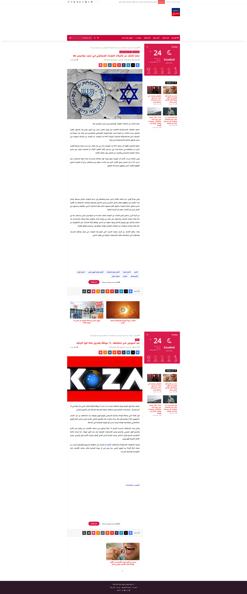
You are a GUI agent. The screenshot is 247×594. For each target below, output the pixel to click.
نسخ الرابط (94, 282)
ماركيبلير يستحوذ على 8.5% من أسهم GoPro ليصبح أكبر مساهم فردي (154, 99)
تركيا (124, 276)
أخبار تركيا (166, 38)
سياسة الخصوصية (126, 587)
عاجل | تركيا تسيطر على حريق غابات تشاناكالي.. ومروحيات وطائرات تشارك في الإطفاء (154, 121)
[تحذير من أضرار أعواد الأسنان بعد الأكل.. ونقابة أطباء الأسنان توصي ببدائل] (170, 90)
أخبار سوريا (156, 38)
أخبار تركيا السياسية (125, 52)
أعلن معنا (112, 587)
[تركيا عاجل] (176, 12)
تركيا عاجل (115, 276)
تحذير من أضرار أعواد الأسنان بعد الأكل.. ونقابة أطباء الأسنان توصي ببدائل (171, 99)
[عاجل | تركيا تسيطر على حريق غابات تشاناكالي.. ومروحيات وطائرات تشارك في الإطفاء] (154, 111)
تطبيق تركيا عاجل (127, 38)
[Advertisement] (104, 19)
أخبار (135, 272)
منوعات (139, 38)
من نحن (118, 587)
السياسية (134, 276)
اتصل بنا (135, 587)
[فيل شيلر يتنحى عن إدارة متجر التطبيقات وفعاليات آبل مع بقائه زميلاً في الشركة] (170, 111)
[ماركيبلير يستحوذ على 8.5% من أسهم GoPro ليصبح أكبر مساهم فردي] (154, 90)
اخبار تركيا (80, 272)
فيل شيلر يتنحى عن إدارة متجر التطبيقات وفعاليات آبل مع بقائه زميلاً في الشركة (170, 120)
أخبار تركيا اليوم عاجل (95, 272)
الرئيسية (174, 38)
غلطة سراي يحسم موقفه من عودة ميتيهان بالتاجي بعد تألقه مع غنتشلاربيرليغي (135, 2)
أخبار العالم (147, 38)
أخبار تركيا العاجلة (113, 272)
